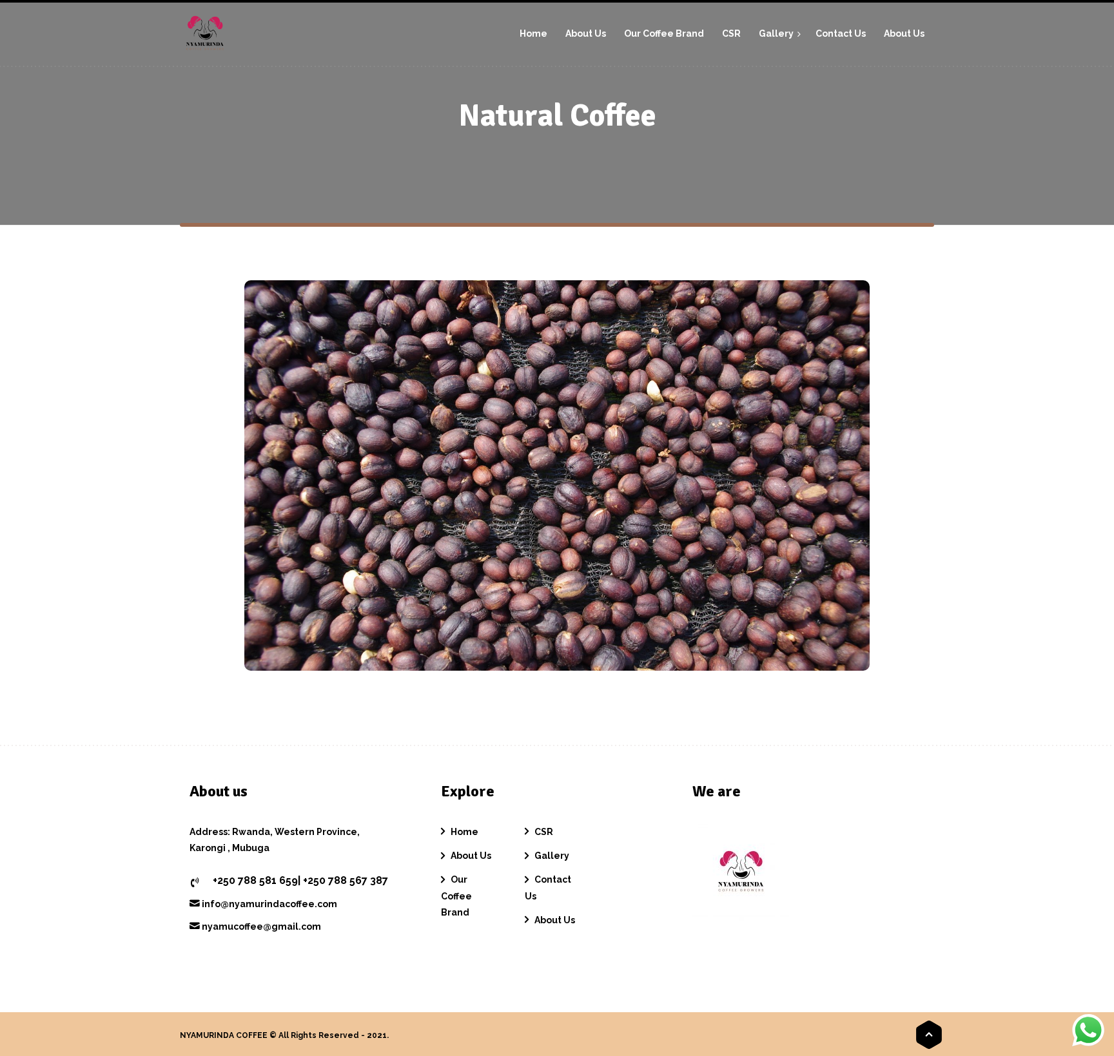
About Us (471, 855)
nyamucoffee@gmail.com (260, 926)
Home (464, 832)
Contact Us (548, 887)
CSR (543, 832)
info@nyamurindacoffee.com (268, 904)
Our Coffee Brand (456, 895)
